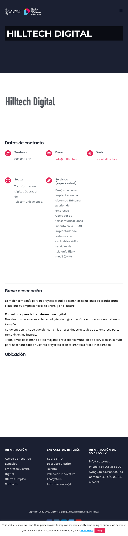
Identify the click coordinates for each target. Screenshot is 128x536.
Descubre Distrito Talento (59, 466)
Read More (86, 530)
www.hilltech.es (106, 159)
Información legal (59, 484)
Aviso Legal (93, 511)
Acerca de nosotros (18, 458)
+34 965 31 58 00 (110, 466)
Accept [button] (99, 530)
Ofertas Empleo (15, 479)
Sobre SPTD (55, 458)
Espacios (11, 463)
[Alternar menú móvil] (121, 10)
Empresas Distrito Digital (17, 471)
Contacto (11, 484)
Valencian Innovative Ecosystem (61, 476)
